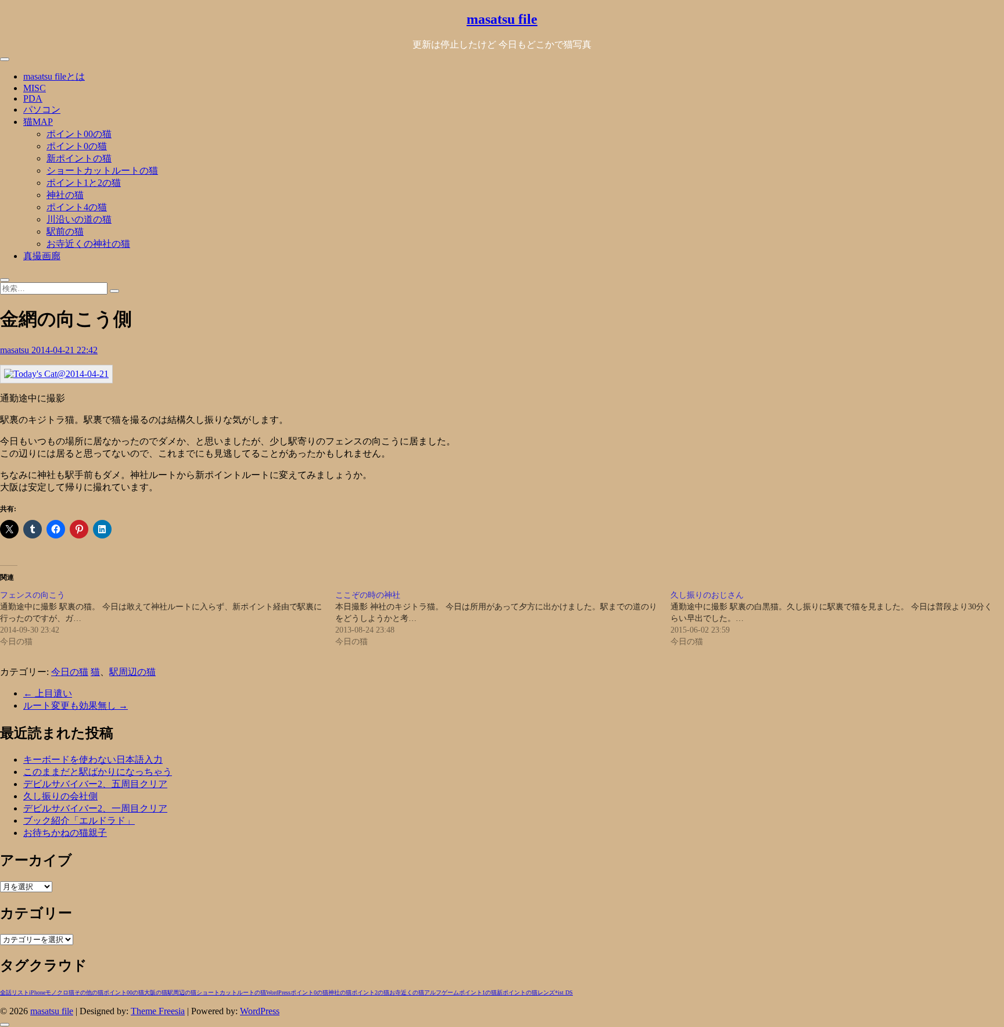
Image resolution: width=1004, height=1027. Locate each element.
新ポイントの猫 (79, 158)
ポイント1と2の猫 (83, 183)
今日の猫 (69, 672)
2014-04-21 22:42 (64, 350)
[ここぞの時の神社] (502, 619)
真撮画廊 (41, 256)
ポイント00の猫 (79, 134)
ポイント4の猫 (76, 207)
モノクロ (57, 992)
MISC (34, 88)
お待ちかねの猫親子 (65, 833)
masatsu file (502, 19)
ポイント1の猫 (478, 992)
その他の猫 (88, 992)
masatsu (15, 350)
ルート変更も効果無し (75, 705)
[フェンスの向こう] (167, 619)
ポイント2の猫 (370, 992)
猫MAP (38, 122)
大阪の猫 (155, 992)
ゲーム (450, 992)
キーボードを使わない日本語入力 (93, 759)
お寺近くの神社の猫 (88, 244)
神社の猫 (65, 195)
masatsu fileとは (54, 76)
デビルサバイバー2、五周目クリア (95, 784)
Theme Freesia (158, 1011)
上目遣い (47, 693)
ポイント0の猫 (76, 146)
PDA (32, 98)
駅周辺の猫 (132, 672)
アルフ (433, 992)
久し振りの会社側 (60, 796)
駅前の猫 (65, 231)
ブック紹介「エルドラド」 (79, 820)
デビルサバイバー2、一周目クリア (95, 808)
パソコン (41, 109)
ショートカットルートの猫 (102, 170)
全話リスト (14, 992)
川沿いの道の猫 (79, 219)
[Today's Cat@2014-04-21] (56, 374)
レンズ (546, 992)
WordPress (278, 992)
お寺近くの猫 (406, 992)
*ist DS (564, 992)
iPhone (37, 992)
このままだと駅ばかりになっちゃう (97, 772)
